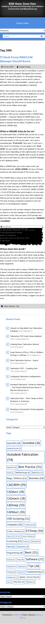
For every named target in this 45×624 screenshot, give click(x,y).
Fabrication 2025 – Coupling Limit (24, 368)
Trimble (21, 572)
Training (11, 572)
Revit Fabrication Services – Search (24, 360)
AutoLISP (11, 467)
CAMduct (16, 512)
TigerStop (22, 566)
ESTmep (34, 531)
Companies (14, 524)
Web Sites (19, 582)
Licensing (14, 541)
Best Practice (9, 306)
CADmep (15, 505)
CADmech (16, 498)
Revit (31, 552)
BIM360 (10, 473)
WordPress (16, 615)
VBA (9, 582)
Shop (20, 560)
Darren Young (24, 67)
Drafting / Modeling (15, 531)
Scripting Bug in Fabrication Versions (24, 344)
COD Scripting (18, 518)
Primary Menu (22, 23)
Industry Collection (28, 536)
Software (34, 559)
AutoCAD (13, 443)
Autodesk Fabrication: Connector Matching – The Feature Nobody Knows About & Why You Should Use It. (27, 387)
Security (11, 560)
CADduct (15, 492)
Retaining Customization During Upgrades (27, 409)
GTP (18, 536)
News (10, 546)
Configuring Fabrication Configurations (25, 376)
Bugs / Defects (17, 478)
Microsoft (36, 541)
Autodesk (31, 443)
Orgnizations (22, 547)
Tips (17, 306)
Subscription (11, 566)
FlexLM (10, 536)
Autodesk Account (14, 448)
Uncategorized (12, 577)
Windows (30, 582)
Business (36, 478)
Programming (14, 552)
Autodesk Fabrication (22, 457)
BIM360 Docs (37, 473)
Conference (29, 525)
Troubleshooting (34, 571)
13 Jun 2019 (8, 67)
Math (26, 541)
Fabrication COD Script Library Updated (26, 336)
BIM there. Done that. (22, 3)
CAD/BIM (16, 485)
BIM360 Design (23, 473)
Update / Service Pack (29, 577)
